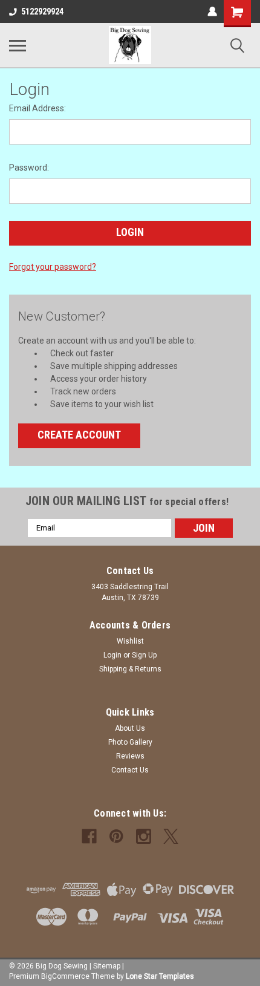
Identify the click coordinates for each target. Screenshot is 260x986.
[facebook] (89, 836)
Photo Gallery (130, 742)
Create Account (79, 434)
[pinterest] (116, 836)
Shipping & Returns (130, 669)
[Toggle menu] (17, 45)
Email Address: (37, 108)
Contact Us (130, 770)
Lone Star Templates (160, 976)
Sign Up (144, 655)
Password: (29, 167)
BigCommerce (65, 976)
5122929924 (42, 11)
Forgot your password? (52, 267)
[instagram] (143, 836)
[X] (170, 836)
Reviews (130, 756)
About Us (130, 728)
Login (112, 655)
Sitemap (106, 966)
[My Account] (212, 11)
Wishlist (130, 641)
